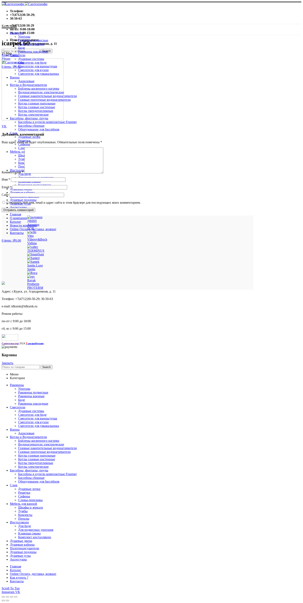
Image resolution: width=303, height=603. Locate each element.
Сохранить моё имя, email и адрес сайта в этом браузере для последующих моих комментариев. (74, 202)
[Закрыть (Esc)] (3, 596)
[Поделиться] (7, 596)
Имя (6, 179)
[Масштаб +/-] (15, 596)
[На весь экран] (11, 596)
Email (7, 187)
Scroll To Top (11, 588)
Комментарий (12, 172)
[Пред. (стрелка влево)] (3, 600)
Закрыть (7, 363)
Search (46, 367)
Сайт (5, 194)
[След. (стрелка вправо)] (7, 600)
